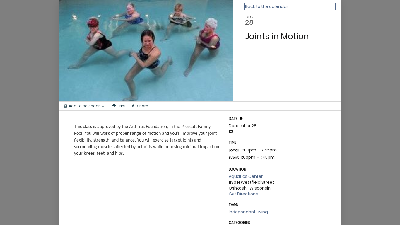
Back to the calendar (266, 6)
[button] (241, 118)
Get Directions (243, 194)
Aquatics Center (246, 176)
